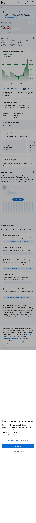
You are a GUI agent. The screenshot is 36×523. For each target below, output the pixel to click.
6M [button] (20, 88)
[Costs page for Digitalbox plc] (18, 162)
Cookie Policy (10, 435)
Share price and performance (12, 52)
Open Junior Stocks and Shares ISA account (18, 297)
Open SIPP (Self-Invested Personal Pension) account (18, 268)
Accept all (18, 446)
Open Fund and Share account (18, 254)
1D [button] (4, 88)
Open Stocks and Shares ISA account (18, 241)
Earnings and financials (10, 133)
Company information (9, 102)
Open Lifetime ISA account (18, 283)
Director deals (6, 125)
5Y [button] (28, 88)
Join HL (20, 3)
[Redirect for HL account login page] (18, 199)
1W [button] (8, 88)
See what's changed (11, 17)
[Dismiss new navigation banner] (33, 12)
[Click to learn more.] (34, 38)
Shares (3, 8)
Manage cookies (18, 451)
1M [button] (12, 88)
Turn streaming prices (23, 32)
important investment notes (13, 339)
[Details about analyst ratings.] (34, 172)
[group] (18, 88)
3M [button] (16, 88)
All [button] (32, 88)
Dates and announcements (10, 122)
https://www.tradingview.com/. (20, 316)
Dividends (6, 142)
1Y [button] (24, 88)
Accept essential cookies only (18, 440)
